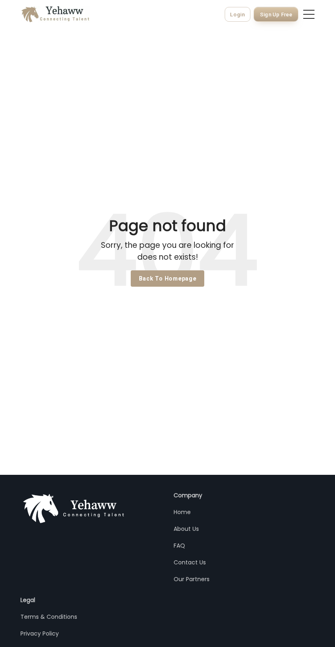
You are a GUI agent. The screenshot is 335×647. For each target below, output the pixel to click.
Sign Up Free (276, 14)
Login (237, 14)
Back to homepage (168, 278)
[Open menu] (309, 14)
